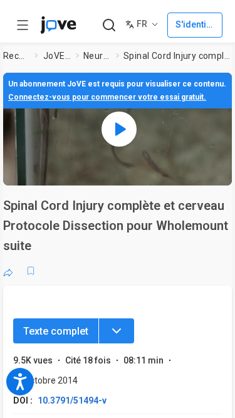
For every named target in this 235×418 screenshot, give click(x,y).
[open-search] (109, 25)
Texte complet (55, 331)
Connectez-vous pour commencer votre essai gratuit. (107, 97)
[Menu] (116, 330)
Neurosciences (97, 56)
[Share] (8, 271)
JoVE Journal (57, 56)
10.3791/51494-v (72, 400)
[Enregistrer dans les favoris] (31, 271)
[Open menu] (23, 25)
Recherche (16, 56)
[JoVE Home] (58, 25)
